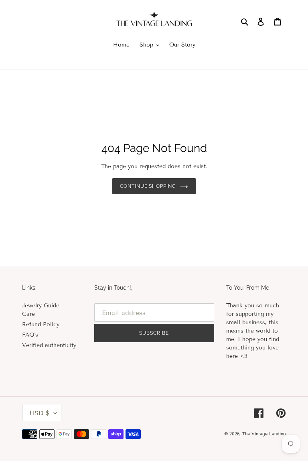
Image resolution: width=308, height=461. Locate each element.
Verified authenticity (49, 345)
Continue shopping (148, 186)
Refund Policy (40, 324)
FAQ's (30, 334)
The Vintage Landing (264, 434)
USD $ (40, 413)
